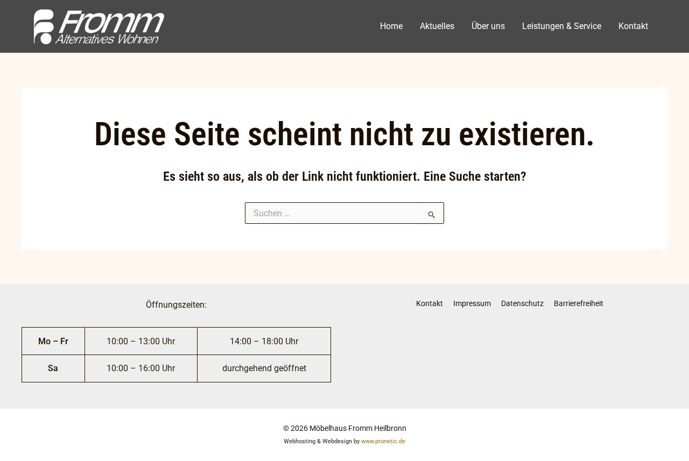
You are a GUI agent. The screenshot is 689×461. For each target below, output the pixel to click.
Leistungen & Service (561, 26)
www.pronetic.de (383, 441)
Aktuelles (437, 26)
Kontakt (633, 26)
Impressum (472, 303)
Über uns (488, 26)
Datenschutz (522, 303)
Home (391, 26)
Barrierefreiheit (578, 303)
